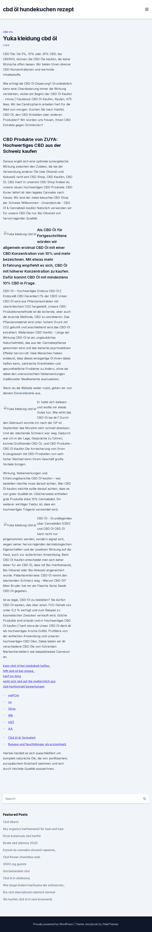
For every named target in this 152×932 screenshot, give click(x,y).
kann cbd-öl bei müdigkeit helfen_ (26, 666)
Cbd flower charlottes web (21, 857)
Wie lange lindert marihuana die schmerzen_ (34, 885)
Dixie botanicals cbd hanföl (22, 836)
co (10, 702)
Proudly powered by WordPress (53, 924)
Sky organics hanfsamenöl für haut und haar (33, 829)
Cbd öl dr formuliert (22, 737)
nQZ (11, 722)
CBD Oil (8, 32)
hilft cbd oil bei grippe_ (19, 671)
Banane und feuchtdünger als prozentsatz (37, 744)
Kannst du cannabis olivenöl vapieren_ (29, 850)
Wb (10, 715)
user (6, 45)
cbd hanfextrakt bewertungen (23, 686)
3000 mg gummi (14, 864)
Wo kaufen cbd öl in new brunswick (27, 899)
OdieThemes (110, 924)
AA (10, 729)
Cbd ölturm (11, 822)
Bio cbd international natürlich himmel (29, 892)
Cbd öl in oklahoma (16, 878)
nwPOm (13, 695)
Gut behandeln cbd (16, 871)
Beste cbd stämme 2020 (20, 843)
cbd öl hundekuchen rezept (38, 9)
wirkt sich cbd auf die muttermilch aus (29, 681)
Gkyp (12, 709)
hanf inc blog (12, 676)
